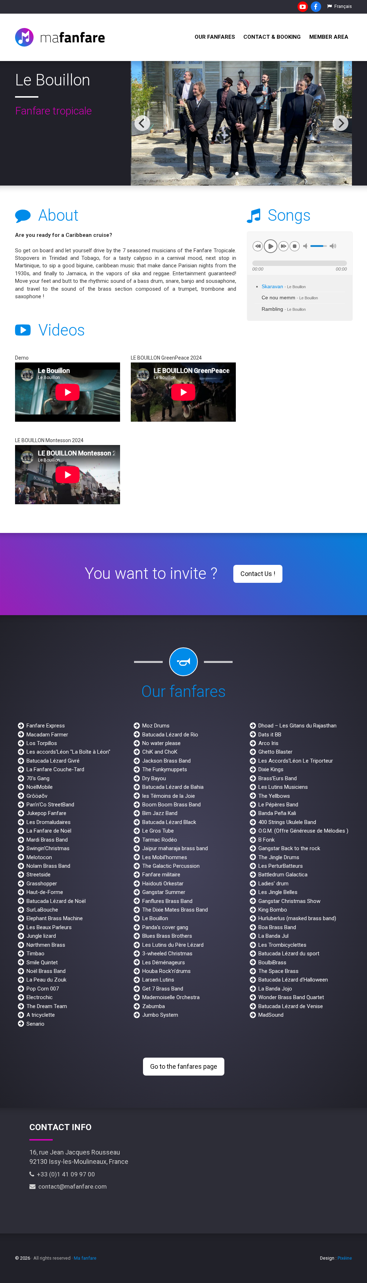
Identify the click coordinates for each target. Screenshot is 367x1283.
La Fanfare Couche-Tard (55, 769)
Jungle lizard (41, 936)
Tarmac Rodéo (159, 840)
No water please (161, 743)
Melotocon (39, 857)
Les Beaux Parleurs (49, 927)
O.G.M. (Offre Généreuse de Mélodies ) (303, 831)
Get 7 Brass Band (162, 988)
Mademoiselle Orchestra (171, 997)
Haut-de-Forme (45, 892)
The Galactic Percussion (171, 866)
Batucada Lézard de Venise (290, 1006)
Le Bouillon (155, 918)
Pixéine (345, 1258)
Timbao (35, 953)
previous (258, 246)
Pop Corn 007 (43, 988)
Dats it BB (269, 734)
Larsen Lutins (158, 980)
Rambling (284, 309)
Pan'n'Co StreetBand (50, 804)
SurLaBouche (42, 910)
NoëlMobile (40, 787)
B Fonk (266, 840)
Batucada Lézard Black (169, 822)
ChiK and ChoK (159, 752)
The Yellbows (274, 796)
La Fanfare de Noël (49, 831)
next (283, 246)
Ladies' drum (273, 883)
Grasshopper (42, 883)
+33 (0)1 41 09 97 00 (64, 1174)
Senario (35, 1024)
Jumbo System (160, 1015)
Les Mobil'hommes (164, 857)
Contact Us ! (257, 573)
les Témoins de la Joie (168, 796)
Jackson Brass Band (166, 761)
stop (295, 246)
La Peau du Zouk (46, 980)
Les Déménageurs (163, 962)
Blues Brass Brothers (167, 936)
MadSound (270, 1015)
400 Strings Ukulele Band (287, 822)
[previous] (142, 123)
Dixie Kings (270, 769)
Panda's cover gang (165, 927)
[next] (340, 123)
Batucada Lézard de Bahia (173, 787)
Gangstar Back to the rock (289, 848)
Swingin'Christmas (48, 848)
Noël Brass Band (46, 971)
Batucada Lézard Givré (53, 761)
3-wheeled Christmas (167, 953)
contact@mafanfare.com (71, 1186)
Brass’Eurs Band (277, 778)
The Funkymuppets (164, 769)
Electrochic (40, 997)
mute (306, 246)
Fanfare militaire (161, 874)
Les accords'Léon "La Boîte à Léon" (68, 752)
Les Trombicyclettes (282, 945)
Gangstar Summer (163, 892)
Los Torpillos (42, 743)
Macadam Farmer (47, 734)
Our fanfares (215, 37)
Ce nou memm (290, 297)
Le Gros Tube (158, 831)
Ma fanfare (85, 1258)
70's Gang (38, 778)
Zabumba (153, 1006)
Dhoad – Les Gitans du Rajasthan (297, 725)
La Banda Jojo (275, 988)
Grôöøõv (37, 796)
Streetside (39, 874)
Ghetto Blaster (275, 752)
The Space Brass (278, 971)
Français (342, 6)
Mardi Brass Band (47, 840)
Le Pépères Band (278, 804)
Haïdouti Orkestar (163, 883)
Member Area (328, 37)
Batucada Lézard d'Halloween (293, 980)
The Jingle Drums (278, 857)
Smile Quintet (42, 962)
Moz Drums (156, 725)
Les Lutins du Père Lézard (173, 945)
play (270, 246)
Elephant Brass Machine (55, 918)
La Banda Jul (273, 936)
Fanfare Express (46, 725)
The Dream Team (47, 1006)
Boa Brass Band (277, 927)
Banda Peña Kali (277, 813)
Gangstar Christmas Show (289, 901)
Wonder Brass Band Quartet (291, 997)
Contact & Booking (272, 37)
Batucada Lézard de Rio (170, 734)
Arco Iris (268, 743)
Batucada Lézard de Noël (56, 901)
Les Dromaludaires (49, 822)
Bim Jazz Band (159, 813)
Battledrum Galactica (283, 874)
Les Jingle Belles (277, 892)
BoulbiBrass (272, 962)
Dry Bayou (154, 778)
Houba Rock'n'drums (166, 971)
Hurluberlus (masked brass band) (297, 918)
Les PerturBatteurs (280, 866)
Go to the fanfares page (183, 1066)
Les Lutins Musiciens (283, 787)
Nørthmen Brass (46, 945)
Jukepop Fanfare (46, 813)
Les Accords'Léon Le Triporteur (295, 761)
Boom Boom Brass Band (171, 804)
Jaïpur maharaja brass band (175, 848)
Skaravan (284, 286)
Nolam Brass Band (48, 866)
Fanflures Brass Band (167, 901)
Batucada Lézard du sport (288, 953)
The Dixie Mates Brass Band (175, 910)
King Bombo (272, 910)
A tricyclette (41, 1015)
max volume (333, 246)
